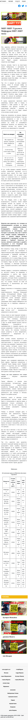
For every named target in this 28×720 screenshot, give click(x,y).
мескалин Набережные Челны (12, 691)
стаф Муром (19, 669)
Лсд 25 (17, 1)
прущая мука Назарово (12, 705)
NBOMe (10, 1)
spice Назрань (13, 710)
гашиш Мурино (6, 679)
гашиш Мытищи (19, 679)
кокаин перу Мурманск (6, 684)
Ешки (24, 1)
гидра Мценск (19, 672)
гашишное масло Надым (13, 698)
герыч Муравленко (6, 676)
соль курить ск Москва (6, 671)
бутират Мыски (19, 676)
